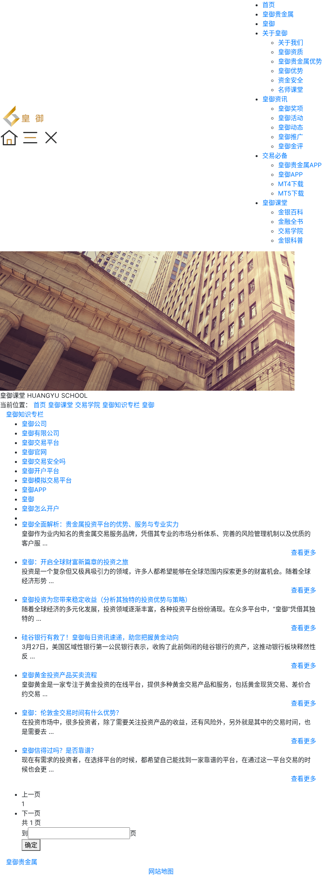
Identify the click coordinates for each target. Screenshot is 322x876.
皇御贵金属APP (300, 165)
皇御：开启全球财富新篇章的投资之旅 (75, 562)
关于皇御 (274, 33)
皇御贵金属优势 (300, 61)
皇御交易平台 (40, 442)
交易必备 (274, 155)
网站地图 (161, 871)
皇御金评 (290, 146)
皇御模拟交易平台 (47, 480)
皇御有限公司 (40, 433)
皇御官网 (34, 452)
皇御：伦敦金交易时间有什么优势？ (72, 713)
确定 (31, 845)
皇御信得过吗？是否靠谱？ (59, 750)
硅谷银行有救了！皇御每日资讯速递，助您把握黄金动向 (100, 637)
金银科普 (290, 240)
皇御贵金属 (278, 14)
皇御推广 (290, 137)
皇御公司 (34, 424)
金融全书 (290, 221)
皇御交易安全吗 (44, 461)
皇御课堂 (274, 203)
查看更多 (303, 552)
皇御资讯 (274, 99)
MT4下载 (291, 184)
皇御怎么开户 (40, 508)
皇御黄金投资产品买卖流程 (59, 675)
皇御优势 (290, 71)
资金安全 (290, 80)
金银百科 (290, 212)
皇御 (268, 23)
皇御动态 (290, 127)
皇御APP (290, 174)
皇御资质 (290, 52)
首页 (268, 5)
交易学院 (290, 231)
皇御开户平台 (40, 471)
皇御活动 (290, 118)
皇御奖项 (290, 108)
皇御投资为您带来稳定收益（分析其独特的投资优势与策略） (106, 600)
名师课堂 (290, 89)
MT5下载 (291, 193)
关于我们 (290, 42)
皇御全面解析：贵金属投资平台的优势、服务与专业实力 (100, 524)
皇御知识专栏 (121, 405)
